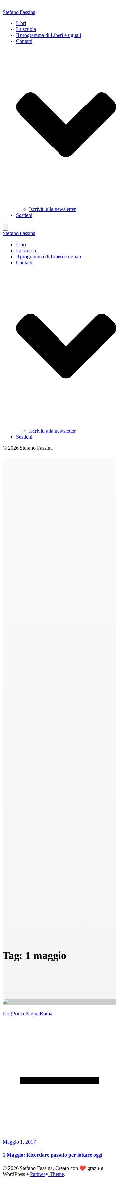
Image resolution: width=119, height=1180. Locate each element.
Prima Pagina (26, 1013)
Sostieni (24, 215)
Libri (21, 23)
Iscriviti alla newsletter (52, 209)
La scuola (26, 29)
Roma (46, 1013)
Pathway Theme (47, 1174)
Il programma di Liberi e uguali (48, 35)
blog (7, 1013)
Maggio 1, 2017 (19, 1142)
